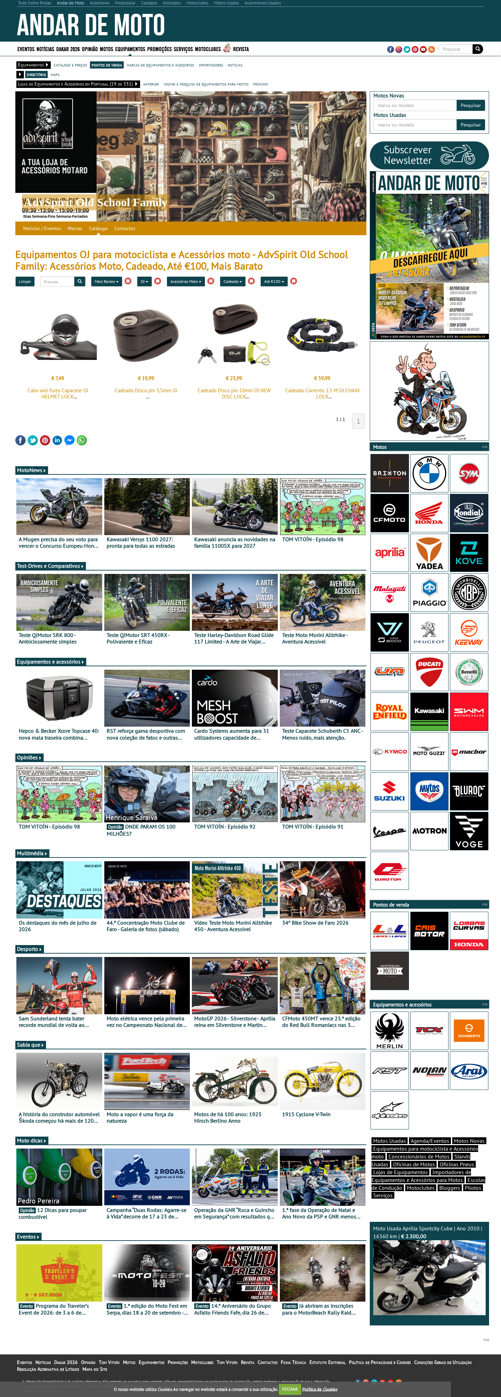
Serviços (383, 1195)
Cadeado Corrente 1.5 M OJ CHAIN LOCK (322, 393)
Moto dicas (30, 1140)
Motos (129, 1362)
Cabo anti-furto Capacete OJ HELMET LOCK (58, 393)
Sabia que (28, 1044)
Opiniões (27, 757)
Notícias (43, 1362)
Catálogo (98, 228)
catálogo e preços (70, 65)
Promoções (159, 48)
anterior (151, 84)
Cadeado (231, 281)
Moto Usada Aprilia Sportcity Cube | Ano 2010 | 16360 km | (427, 1232)
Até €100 (273, 281)
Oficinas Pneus (457, 1164)
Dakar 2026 (68, 48)
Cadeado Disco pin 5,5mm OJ (146, 390)
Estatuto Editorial (327, 1362)
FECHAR (290, 1389)
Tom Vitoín (109, 1362)
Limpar (25, 281)
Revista (241, 48)
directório (36, 74)
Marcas (75, 228)
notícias (235, 65)
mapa (55, 74)
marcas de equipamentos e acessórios (160, 65)
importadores (211, 65)
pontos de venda (107, 65)
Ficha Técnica (293, 1362)
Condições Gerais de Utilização (443, 1362)
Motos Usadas (389, 1140)
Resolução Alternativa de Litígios (48, 1369)
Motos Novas (469, 1140)
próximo (260, 84)
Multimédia (30, 853)
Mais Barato (105, 281)
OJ (143, 281)
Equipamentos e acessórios (48, 661)
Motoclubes (208, 48)
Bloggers (449, 1187)
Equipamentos (151, 1362)
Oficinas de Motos (414, 1164)
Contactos (125, 228)
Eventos (25, 48)
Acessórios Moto (184, 281)
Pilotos (473, 1187)
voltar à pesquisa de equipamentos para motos (206, 84)
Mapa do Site (94, 1369)
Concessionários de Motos (419, 1156)
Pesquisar (471, 105)
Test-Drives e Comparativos (48, 565)
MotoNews (29, 470)
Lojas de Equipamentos (400, 1172)
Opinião (90, 48)
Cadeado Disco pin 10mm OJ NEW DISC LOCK (234, 393)
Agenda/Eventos (430, 1140)
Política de (319, 1389)
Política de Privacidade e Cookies (380, 1362)
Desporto (27, 948)
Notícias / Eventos (42, 228)
